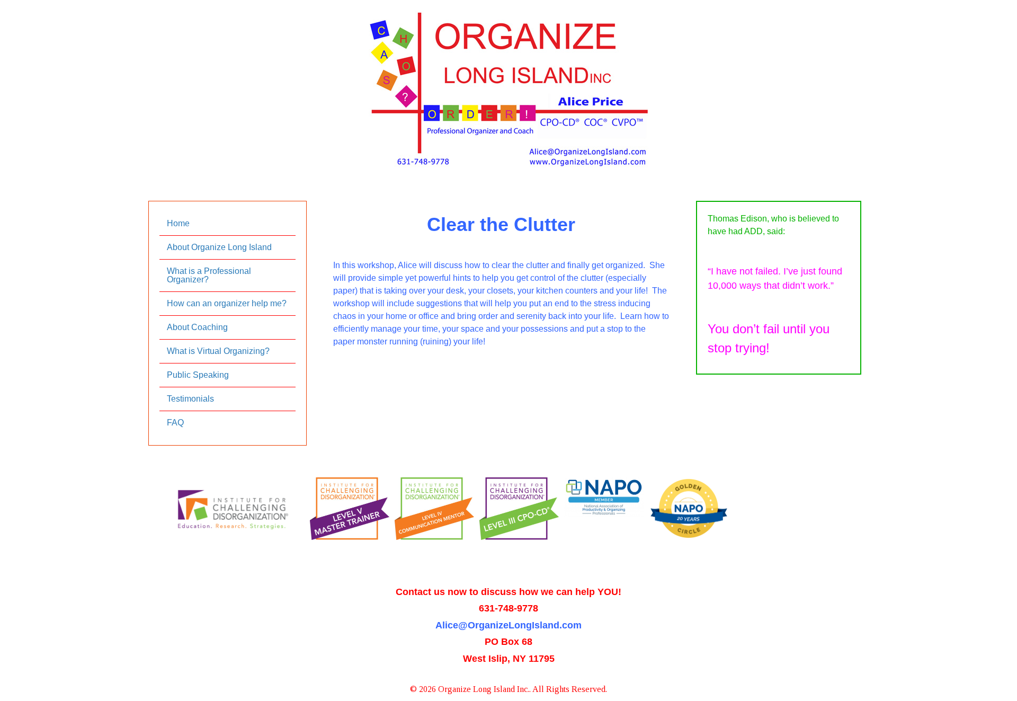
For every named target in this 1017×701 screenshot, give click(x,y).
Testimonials (190, 398)
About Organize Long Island (219, 247)
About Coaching (197, 327)
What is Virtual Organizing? (218, 351)
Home (178, 223)
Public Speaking (198, 374)
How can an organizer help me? (227, 303)
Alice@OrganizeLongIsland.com (508, 625)
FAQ (175, 422)
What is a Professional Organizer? (209, 275)
